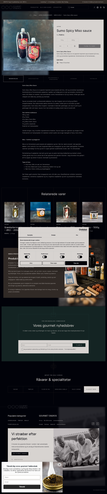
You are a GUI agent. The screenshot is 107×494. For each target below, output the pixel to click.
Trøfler (30, 389)
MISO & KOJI (57, 15)
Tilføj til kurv (89, 46)
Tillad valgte (53, 263)
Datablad (93, 78)
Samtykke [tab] (30, 235)
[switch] (44, 257)
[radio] (62, 40)
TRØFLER (20, 420)
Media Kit (52, 424)
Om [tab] (77, 235)
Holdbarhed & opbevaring (53, 78)
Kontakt (41, 424)
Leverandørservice (58, 420)
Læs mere (60, 60)
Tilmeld (22, 487)
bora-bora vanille (61, 389)
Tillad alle (76, 263)
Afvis (31, 263)
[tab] (13, 78)
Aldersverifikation (61, 424)
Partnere (46, 424)
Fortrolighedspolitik (70, 349)
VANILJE (26, 420)
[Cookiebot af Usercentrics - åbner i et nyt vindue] (80, 230)
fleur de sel (46, 389)
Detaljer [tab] (53, 235)
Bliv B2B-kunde (48, 420)
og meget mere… (91, 389)
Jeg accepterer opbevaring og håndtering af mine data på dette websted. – (50, 349)
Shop (35, 15)
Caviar (15, 389)
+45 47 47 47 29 (18, 459)
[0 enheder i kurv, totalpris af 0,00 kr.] (104, 7)
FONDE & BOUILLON (13, 424)
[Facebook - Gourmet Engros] (97, 423)
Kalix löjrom (76, 389)
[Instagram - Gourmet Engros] (93, 423)
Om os (40, 420)
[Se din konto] (94, 7)
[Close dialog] (59, 465)
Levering (73, 78)
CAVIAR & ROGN (12, 420)
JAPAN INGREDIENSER (45, 15)
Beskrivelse (13, 78)
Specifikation (33, 78)
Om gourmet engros (20, 453)
